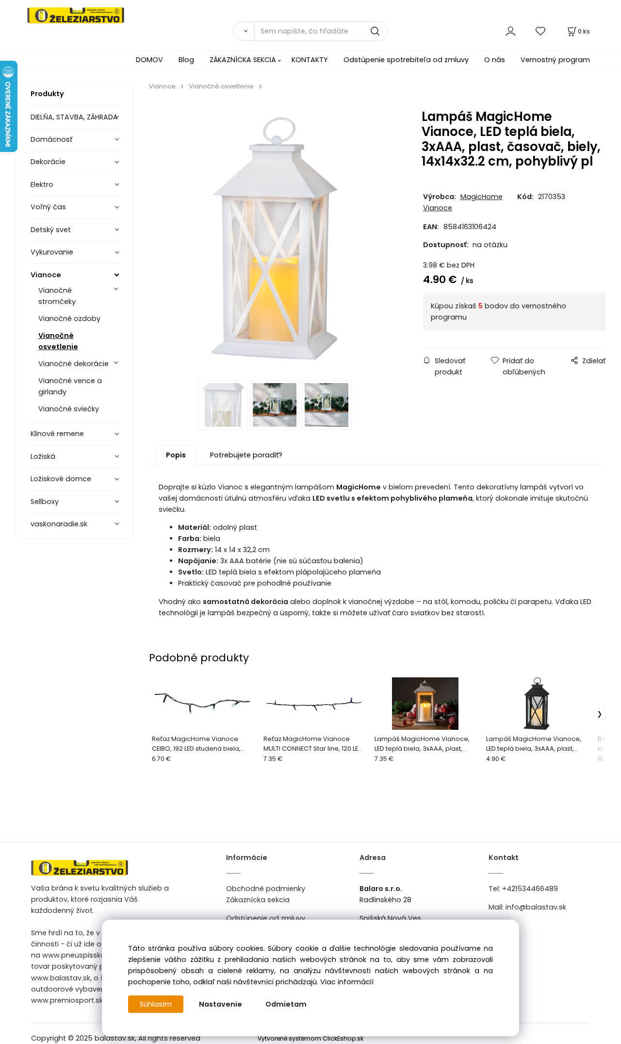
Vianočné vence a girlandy (70, 386)
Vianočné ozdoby (69, 318)
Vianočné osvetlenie (58, 341)
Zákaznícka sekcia (258, 900)
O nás (494, 60)
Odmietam (286, 1004)
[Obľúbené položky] (541, 31)
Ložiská (43, 456)
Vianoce (46, 275)
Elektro (42, 184)
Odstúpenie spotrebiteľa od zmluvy (406, 60)
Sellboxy (45, 501)
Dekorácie (48, 162)
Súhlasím (156, 1004)
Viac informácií (347, 982)
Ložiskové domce (61, 479)
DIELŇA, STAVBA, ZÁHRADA (74, 117)
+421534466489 (530, 888)
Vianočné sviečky (68, 409)
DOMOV (149, 60)
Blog (186, 60)
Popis (176, 455)
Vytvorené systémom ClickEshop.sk (310, 1038)
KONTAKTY (310, 60)
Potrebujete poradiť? (246, 455)
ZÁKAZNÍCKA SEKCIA (243, 60)
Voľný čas (48, 207)
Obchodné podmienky (265, 888)
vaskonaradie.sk (59, 524)
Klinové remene (57, 433)
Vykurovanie (52, 252)
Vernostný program (555, 60)
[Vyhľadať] (243, 31)
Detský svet (51, 230)
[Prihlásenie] (510, 31)
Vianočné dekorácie (73, 364)
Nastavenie (220, 1004)
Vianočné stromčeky (57, 296)
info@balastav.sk (536, 907)
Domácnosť (51, 139)
